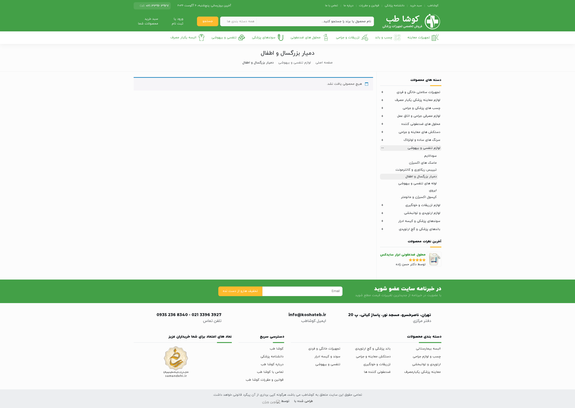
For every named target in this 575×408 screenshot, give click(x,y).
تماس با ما (331, 6)
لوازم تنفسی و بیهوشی (294, 62)
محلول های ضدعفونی (306, 37)
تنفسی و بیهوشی (224, 37)
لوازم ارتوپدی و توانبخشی (422, 213)
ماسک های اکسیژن (423, 163)
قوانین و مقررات (369, 6)
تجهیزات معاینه (418, 37)
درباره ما (348, 6)
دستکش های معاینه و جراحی (419, 132)
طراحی (308, 401)
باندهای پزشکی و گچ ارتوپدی (419, 229)
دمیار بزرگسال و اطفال (421, 176)
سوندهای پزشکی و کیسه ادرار (419, 221)
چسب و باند (383, 37)
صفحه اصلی (324, 62)
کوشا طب (276, 348)
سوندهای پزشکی (263, 37)
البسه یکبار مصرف (183, 37)
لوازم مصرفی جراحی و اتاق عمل (418, 116)
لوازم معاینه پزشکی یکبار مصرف (417, 100)
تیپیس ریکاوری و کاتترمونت (416, 169)
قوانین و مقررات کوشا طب (264, 380)
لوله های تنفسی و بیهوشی (417, 183)
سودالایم (430, 156)
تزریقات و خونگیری (377, 364)
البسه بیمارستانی (428, 348)
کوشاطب (432, 6)
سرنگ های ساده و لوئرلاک (422, 140)
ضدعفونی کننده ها (377, 372)
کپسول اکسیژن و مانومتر (419, 197)
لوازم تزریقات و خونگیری (422, 205)
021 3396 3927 (206, 315)
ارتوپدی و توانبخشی (426, 364)
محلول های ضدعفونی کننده (420, 124)
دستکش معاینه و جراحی (373, 356)
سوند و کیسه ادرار (327, 356)
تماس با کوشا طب (270, 372)
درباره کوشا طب (272, 364)
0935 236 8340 (172, 315)
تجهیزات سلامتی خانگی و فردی (418, 92)
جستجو (208, 21)
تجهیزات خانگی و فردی (324, 348)
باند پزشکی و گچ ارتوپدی (373, 348)
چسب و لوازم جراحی (427, 356)
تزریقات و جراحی (348, 37)
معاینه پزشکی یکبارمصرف (422, 372)
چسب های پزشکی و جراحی (421, 108)
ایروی (433, 190)
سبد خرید (416, 6)
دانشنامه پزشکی (394, 6)
